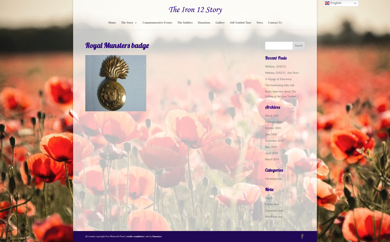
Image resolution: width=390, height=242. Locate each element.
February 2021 (273, 122)
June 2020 (271, 134)
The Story (127, 22)
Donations (204, 22)
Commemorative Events (157, 22)
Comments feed (274, 210)
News (260, 22)
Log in (269, 198)
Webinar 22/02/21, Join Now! (282, 72)
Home (112, 22)
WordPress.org (273, 216)
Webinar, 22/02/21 (275, 66)
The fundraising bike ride (279, 85)
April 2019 (271, 153)
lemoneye (157, 236)
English (335, 3)
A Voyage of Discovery (278, 79)
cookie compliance (135, 236)
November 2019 (274, 140)
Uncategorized (273, 178)
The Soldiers (185, 22)
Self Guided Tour (240, 22)
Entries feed (272, 204)
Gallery (220, 22)
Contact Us (275, 22)
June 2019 (271, 147)
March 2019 (272, 159)
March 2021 (272, 115)
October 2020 (273, 128)
